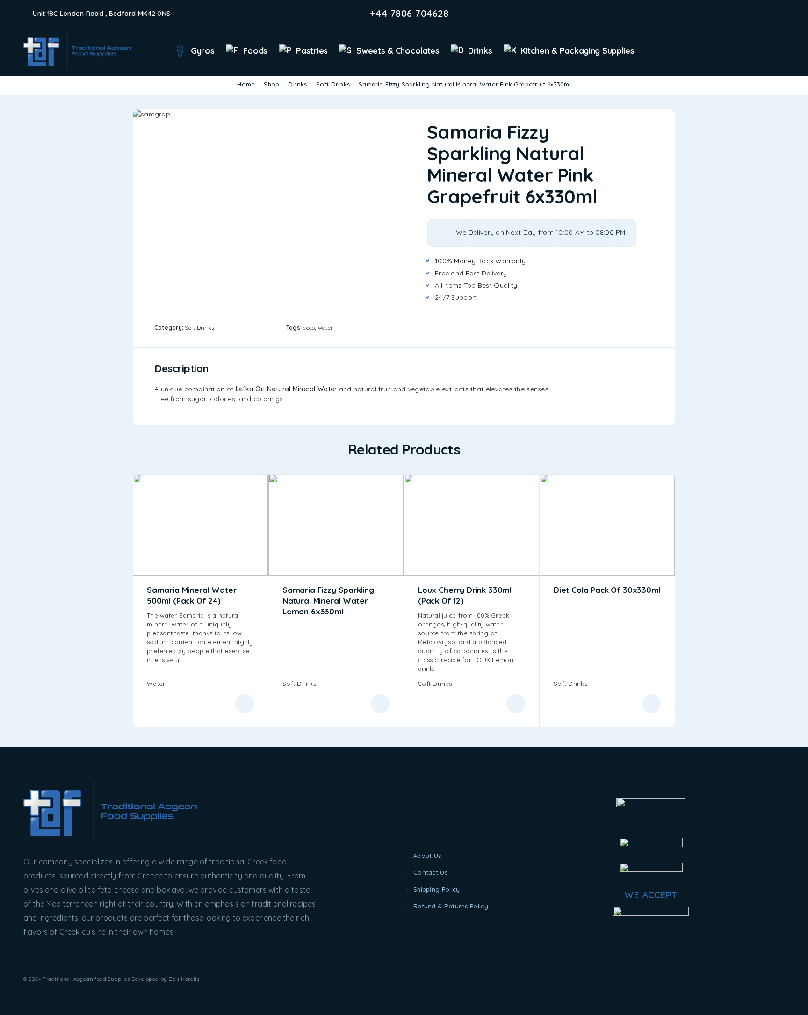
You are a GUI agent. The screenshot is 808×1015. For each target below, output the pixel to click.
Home (246, 84)
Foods (255, 50)
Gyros (203, 50)
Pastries (312, 50)
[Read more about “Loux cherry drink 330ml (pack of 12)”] (515, 703)
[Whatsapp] (781, 13)
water (325, 327)
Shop (271, 84)
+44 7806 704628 (409, 13)
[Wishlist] (780, 50)
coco (309, 327)
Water (156, 683)
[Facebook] (751, 13)
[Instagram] (766, 13)
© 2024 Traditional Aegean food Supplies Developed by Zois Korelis (111, 979)
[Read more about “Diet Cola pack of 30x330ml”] (651, 703)
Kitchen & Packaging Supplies (577, 50)
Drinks (480, 50)
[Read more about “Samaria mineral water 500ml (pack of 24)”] (244, 703)
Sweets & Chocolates (398, 50)
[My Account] (766, 51)
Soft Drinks (333, 84)
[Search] (751, 51)
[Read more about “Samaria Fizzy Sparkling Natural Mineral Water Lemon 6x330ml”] (380, 703)
